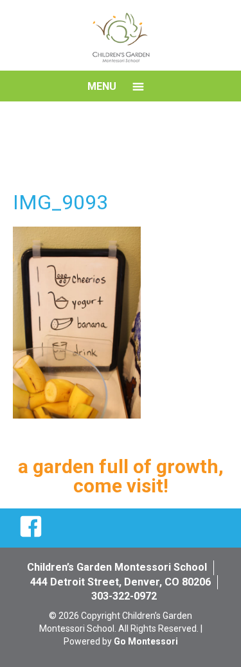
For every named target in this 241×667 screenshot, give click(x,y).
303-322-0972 (124, 596)
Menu (101, 86)
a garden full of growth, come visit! (121, 476)
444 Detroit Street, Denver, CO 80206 (120, 582)
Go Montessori (146, 641)
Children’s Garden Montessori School (117, 567)
